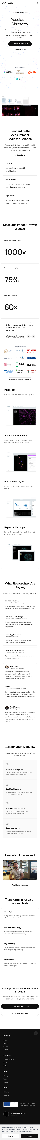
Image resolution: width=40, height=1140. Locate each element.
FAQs (5, 1066)
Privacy (5, 1076)
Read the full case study (20, 885)
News (5, 1062)
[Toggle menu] (37, 3)
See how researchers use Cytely (20, 380)
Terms (5, 1079)
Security (5, 1082)
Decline (10, 1136)
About (5, 1040)
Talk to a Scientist (20, 49)
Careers (5, 1046)
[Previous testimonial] (29, 336)
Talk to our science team (20, 1013)
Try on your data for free (21, 44)
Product (5, 1043)
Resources (6, 1055)
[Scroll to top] (36, 1033)
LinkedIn (6, 1092)
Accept (29, 1136)
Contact (5, 1049)
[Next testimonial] (33, 336)
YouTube (6, 1095)
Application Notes (8, 1059)
